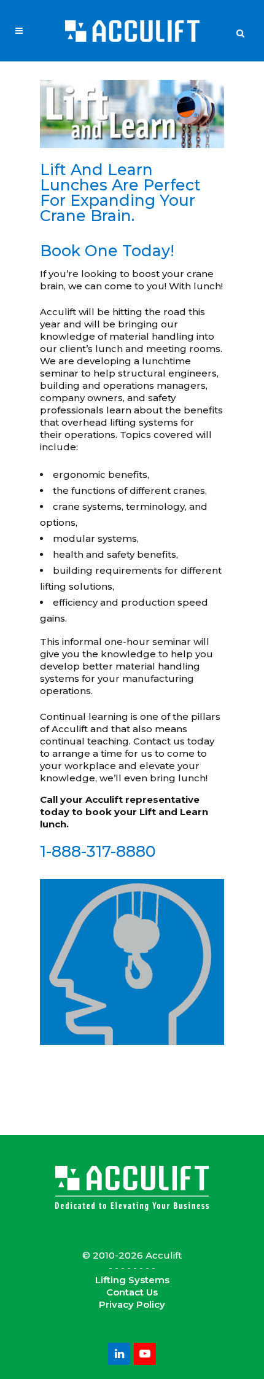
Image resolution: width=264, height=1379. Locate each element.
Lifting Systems (132, 1280)
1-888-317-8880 (98, 851)
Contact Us (132, 1292)
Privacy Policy (132, 1304)
